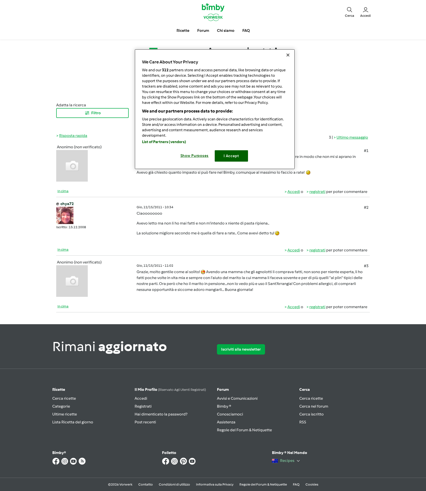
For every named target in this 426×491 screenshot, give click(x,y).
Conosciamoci (230, 414)
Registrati (143, 406)
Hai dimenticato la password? (161, 414)
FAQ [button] (246, 30)
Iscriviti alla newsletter (241, 349)
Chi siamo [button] (225, 30)
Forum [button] (203, 30)
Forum (223, 389)
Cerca (304, 389)
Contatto (145, 484)
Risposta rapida (73, 135)
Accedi (293, 191)
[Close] (288, 55)
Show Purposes (194, 155)
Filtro (96, 113)
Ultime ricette (64, 414)
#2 (366, 207)
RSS (302, 422)
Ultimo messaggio (352, 137)
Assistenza (226, 422)
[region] (215, 109)
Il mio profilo (170, 389)
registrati (317, 191)
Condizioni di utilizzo (174, 484)
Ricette (58, 389)
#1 (366, 150)
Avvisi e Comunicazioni (237, 398)
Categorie (61, 406)
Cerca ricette (64, 398)
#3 (366, 266)
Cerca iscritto (311, 414)
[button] (349, 12)
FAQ (296, 484)
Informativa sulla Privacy (214, 484)
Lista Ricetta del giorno (72, 422)
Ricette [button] (183, 30)
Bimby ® (224, 406)
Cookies (311, 484)
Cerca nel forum (313, 406)
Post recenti (145, 422)
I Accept (231, 156)
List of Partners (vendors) (164, 142)
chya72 (67, 203)
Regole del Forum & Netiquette (244, 430)
